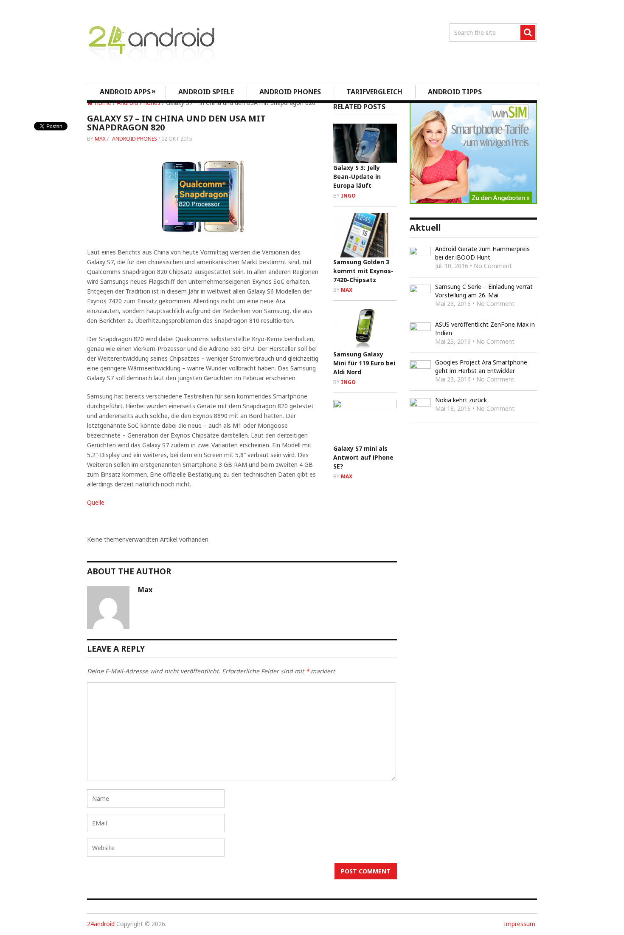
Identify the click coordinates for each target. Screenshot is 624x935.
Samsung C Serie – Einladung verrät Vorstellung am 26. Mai (484, 290)
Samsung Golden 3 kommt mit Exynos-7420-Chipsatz (363, 271)
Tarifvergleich (374, 91)
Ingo (348, 195)
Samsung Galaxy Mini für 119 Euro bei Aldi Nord (364, 363)
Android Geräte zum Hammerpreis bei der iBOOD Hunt (482, 253)
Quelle (95, 502)
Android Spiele (206, 91)
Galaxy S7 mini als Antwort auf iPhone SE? (363, 457)
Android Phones (290, 91)
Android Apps (128, 91)
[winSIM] (473, 202)
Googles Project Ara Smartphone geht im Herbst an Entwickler (481, 366)
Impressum (519, 924)
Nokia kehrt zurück (461, 400)
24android (101, 924)
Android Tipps (455, 91)
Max (100, 138)
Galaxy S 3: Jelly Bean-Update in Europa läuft (357, 176)
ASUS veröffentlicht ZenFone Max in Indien (485, 328)
